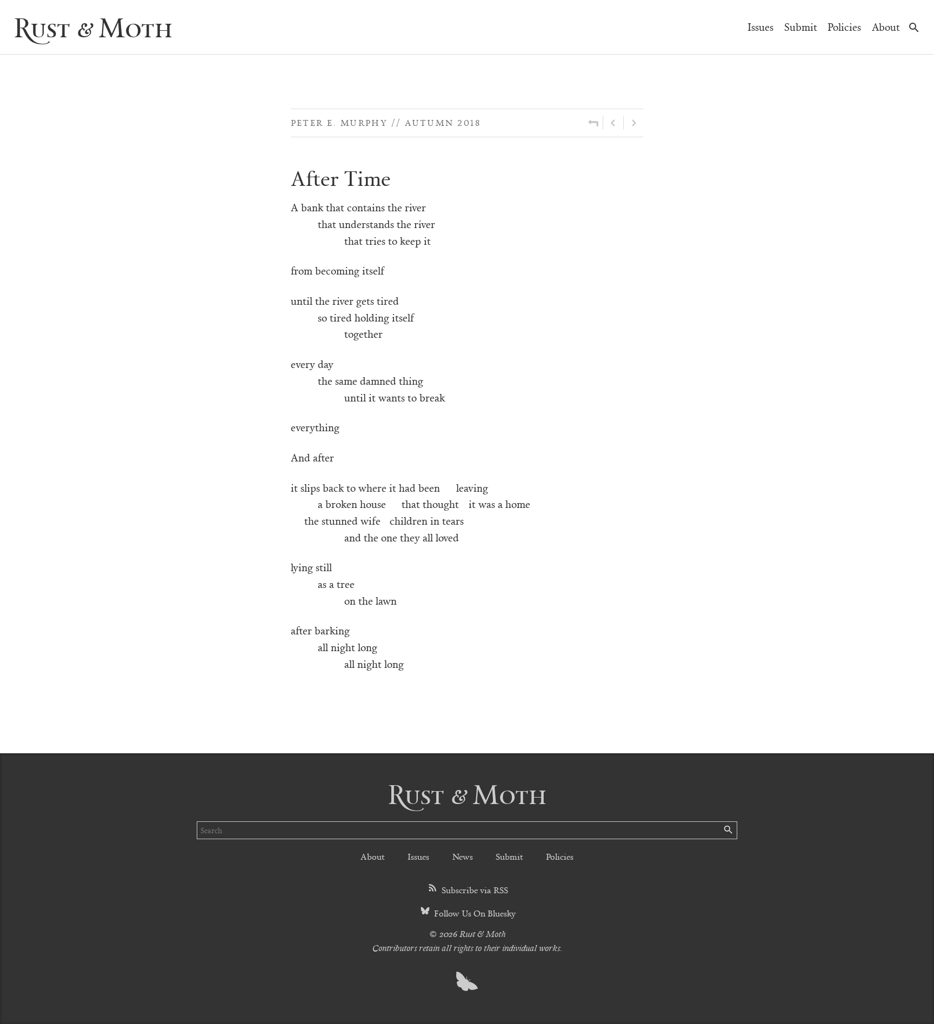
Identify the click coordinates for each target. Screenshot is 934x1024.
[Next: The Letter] (633, 123)
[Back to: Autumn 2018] (593, 123)
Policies (844, 26)
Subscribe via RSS (473, 890)
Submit (800, 26)
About (886, 26)
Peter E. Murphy (339, 122)
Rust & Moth (93, 26)
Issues (760, 26)
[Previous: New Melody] (613, 123)
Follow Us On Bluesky (474, 913)
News (462, 856)
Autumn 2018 (443, 122)
